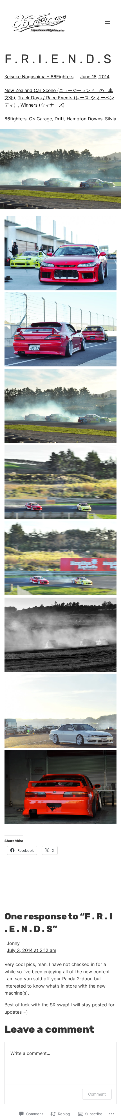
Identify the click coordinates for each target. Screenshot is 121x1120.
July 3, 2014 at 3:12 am (31, 950)
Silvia (110, 118)
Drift (59, 118)
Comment (97, 1094)
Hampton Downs (84, 118)
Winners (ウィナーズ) (43, 105)
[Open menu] (107, 22)
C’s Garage (40, 118)
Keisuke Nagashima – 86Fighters (39, 76)
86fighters (15, 118)
